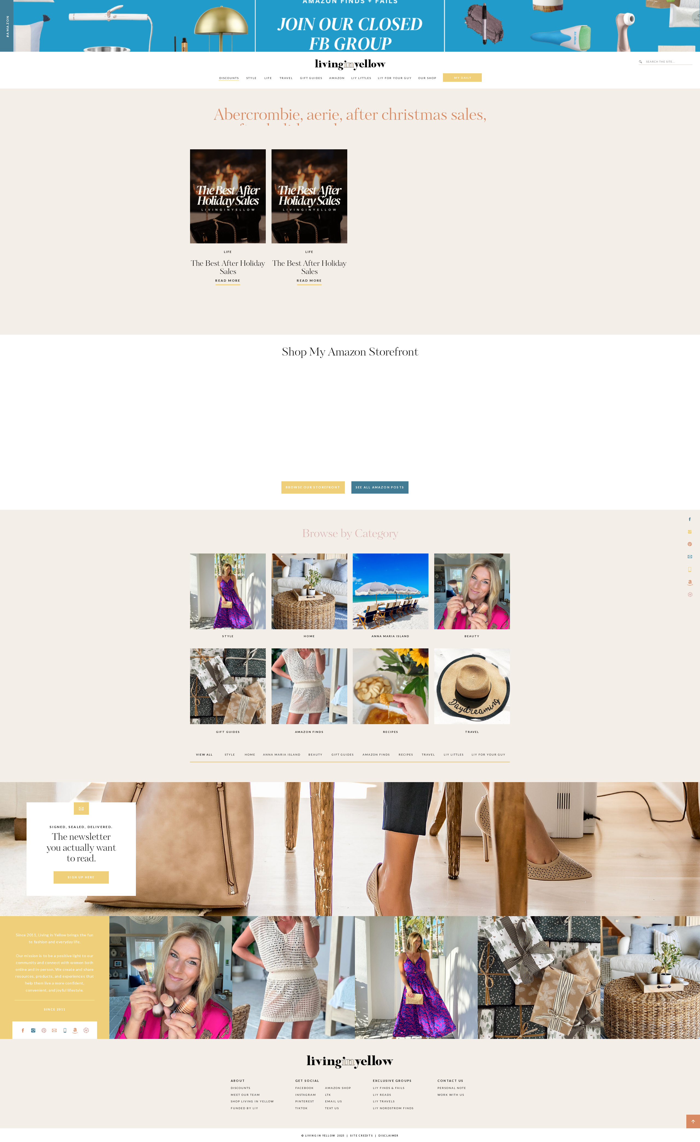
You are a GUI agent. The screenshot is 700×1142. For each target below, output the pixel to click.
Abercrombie (257, 115)
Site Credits (361, 1135)
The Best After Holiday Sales (228, 268)
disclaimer (388, 1135)
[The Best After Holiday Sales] (228, 196)
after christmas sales (414, 115)
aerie (323, 115)
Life (228, 252)
